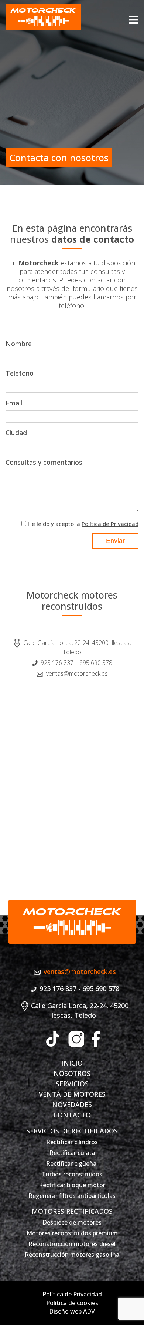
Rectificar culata (72, 1153)
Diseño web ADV (72, 1311)
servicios (72, 1083)
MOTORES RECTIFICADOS (72, 1211)
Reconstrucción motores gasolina (72, 1255)
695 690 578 (95, 663)
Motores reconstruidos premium (72, 1233)
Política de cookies (72, 1303)
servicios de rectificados (72, 1130)
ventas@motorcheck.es (77, 673)
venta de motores (72, 1094)
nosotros (72, 1073)
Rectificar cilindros (72, 1142)
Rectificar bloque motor (72, 1185)
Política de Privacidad (110, 523)
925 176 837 (57, 663)
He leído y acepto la (83, 523)
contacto (72, 1114)
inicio (72, 1063)
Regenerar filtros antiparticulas (72, 1196)
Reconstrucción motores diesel (72, 1244)
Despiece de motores (72, 1222)
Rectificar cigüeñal (72, 1163)
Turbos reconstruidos (72, 1174)
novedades (72, 1104)
